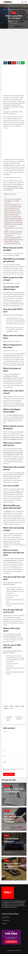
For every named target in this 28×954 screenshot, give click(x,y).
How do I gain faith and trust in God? (14, 239)
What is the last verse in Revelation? (14, 220)
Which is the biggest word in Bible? (14, 218)
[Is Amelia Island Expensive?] (14, 844)
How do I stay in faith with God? (13, 243)
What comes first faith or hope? (13, 210)
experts (17, 706)
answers (11, 706)
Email (4, 756)
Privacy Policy (5, 917)
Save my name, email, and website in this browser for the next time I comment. (13, 769)
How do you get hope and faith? (13, 237)
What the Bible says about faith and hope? (14, 229)
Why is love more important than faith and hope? (13, 234)
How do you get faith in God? (12, 208)
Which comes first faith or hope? (13, 204)
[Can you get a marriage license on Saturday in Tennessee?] (14, 819)
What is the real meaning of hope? (13, 231)
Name (4, 750)
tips (11, 708)
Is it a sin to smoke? (10, 226)
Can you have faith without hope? (13, 206)
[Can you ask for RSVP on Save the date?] (14, 794)
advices (6, 706)
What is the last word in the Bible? (13, 199)
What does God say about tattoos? (14, 224)
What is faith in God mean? (12, 241)
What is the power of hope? (12, 214)
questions (6, 708)
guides (22, 706)
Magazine (14, 12)
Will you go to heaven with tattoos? (14, 222)
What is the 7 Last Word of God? (13, 216)
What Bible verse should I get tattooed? (12, 201)
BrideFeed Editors (14, 21)
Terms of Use (5, 920)
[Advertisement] (14, 44)
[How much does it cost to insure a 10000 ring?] (14, 868)
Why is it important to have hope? (13, 212)
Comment (5, 731)
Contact (4, 923)
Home (5, 9)
